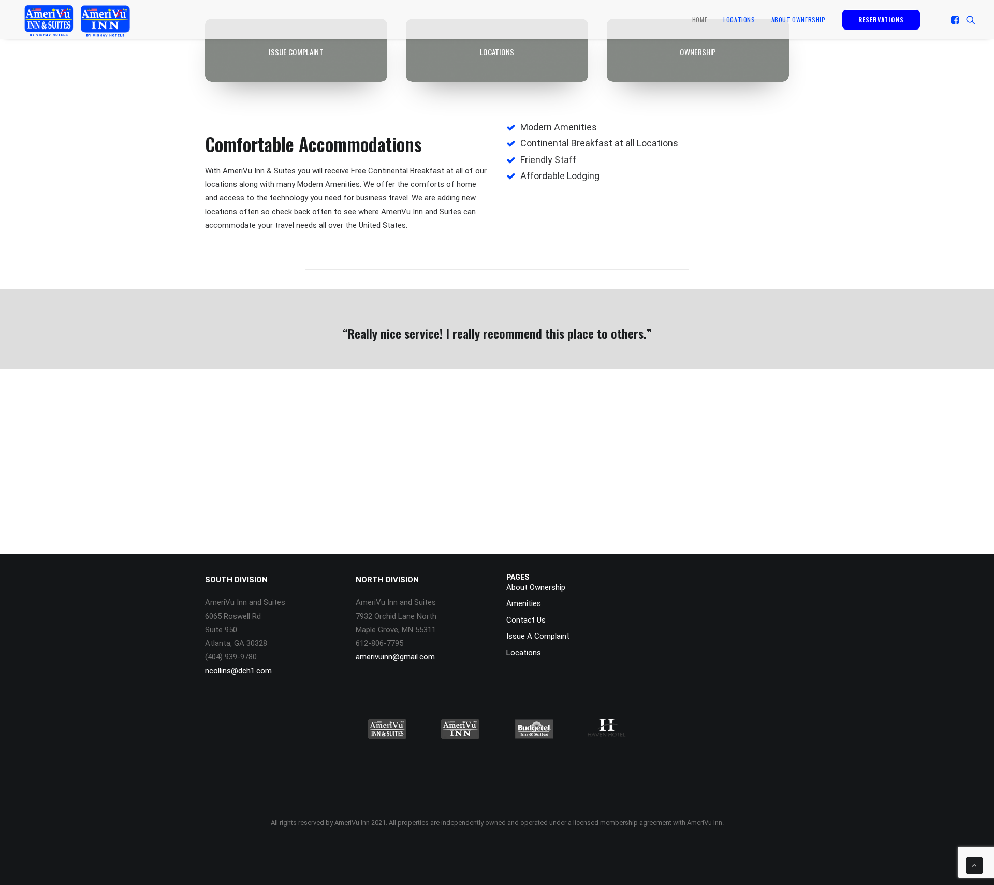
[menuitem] (699, 19)
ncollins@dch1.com (238, 670)
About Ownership (798, 19)
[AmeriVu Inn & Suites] (77, 19)
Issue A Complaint (537, 636)
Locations (739, 19)
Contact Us (526, 620)
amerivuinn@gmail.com (395, 656)
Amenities (523, 603)
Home (699, 19)
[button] (955, 19)
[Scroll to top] (974, 864)
